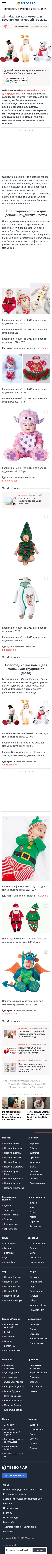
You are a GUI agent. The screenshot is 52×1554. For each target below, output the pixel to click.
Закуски (33, 1448)
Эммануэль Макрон (13, 1382)
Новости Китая (11, 1296)
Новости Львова (12, 1162)
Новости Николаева (14, 1188)
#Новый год (14, 1084)
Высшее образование (36, 1172)
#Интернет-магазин (18, 1081)
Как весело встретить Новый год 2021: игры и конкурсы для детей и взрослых (31, 1068)
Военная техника (12, 1350)
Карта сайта (9, 1522)
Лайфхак (34, 1300)
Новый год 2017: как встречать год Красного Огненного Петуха (31, 1050)
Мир (4, 1271)
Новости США (11, 1282)
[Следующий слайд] (49, 9)
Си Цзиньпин (10, 1377)
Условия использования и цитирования (22, 1499)
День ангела (36, 1386)
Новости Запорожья (14, 1167)
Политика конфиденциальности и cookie (23, 1489)
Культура (34, 1296)
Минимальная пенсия (11, 1447)
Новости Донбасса (13, 1179)
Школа (33, 1167)
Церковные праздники (35, 1366)
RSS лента (8, 1531)
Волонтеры (9, 1346)
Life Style (22, 495)
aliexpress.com (10, 480)
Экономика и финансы (9, 1198)
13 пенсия (9, 1425)
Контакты (7, 1513)
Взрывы (8, 1332)
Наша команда (10, 1517)
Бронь (33, 1329)
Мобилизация (35, 1319)
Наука (5, 1238)
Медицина (35, 1162)
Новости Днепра (12, 1153)
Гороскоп (34, 1277)
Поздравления (37, 1310)
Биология (9, 1253)
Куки (24, 1550)
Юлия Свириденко (13, 1410)
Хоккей (33, 1217)
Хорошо (39, 1550)
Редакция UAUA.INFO (20, 26)
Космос (7, 1248)
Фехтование (36, 1226)
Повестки (34, 1325)
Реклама (7, 1503)
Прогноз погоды (37, 1183)
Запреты (34, 1382)
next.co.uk (42, 348)
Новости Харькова (13, 1148)
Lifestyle (32, 1271)
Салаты (33, 1443)
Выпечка (34, 1425)
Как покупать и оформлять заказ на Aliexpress (29, 501)
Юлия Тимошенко (13, 1401)
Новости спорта (36, 1197)
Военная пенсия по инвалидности (13, 1440)
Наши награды (10, 1508)
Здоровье (33, 1238)
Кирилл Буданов (12, 1391)
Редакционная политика (15, 1494)
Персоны (7, 1360)
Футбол (33, 1203)
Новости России (12, 1286)
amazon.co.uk (9, 649)
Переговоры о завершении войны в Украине (27, 9)
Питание (34, 1248)
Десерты (34, 1439)
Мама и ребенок (38, 1243)
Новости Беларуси (13, 1300)
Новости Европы (12, 1277)
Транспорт (9, 1210)
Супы (32, 1434)
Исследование (37, 1262)
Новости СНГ (10, 1291)
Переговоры (10, 1336)
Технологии (10, 1243)
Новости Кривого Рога (12, 1172)
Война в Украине (11, 1319)
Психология (35, 1258)
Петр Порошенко (12, 1396)
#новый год (40, 1084)
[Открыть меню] (4, 3)
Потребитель (36, 1282)
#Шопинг (35, 1081)
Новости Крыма (12, 1183)
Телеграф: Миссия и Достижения (19, 1527)
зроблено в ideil (9, 1545)
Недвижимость (11, 1215)
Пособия (34, 1179)
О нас (6, 1485)
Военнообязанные (39, 1338)
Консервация (36, 1429)
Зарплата (34, 1143)
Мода (32, 1286)
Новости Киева (11, 1143)
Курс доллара (11, 1224)
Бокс (32, 1207)
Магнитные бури (38, 1305)
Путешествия (36, 1291)
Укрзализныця (11, 1229)
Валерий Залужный (14, 1386)
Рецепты (32, 1419)
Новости (6, 1138)
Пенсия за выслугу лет (13, 1455)
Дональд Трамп (11, 1373)
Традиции (34, 1377)
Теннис (33, 1212)
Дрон (6, 1258)
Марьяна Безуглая (13, 1405)
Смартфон (9, 1262)
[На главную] (26, 3)
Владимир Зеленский (9, 1366)
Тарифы (8, 1219)
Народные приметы (39, 1373)
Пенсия (6, 1419)
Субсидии (34, 1157)
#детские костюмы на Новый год (25, 1087)
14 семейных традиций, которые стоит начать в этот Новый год (31, 1034)
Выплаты (34, 1153)
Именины (34, 1391)
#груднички (27, 1084)
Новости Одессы (12, 1157)
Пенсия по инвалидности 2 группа (12, 1432)
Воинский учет (37, 1343)
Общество (33, 1138)
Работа (33, 1148)
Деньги (7, 1205)
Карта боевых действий (11, 1326)
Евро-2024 (35, 1221)
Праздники (33, 1360)
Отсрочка (34, 1334)
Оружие (8, 1341)
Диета (32, 1253)
